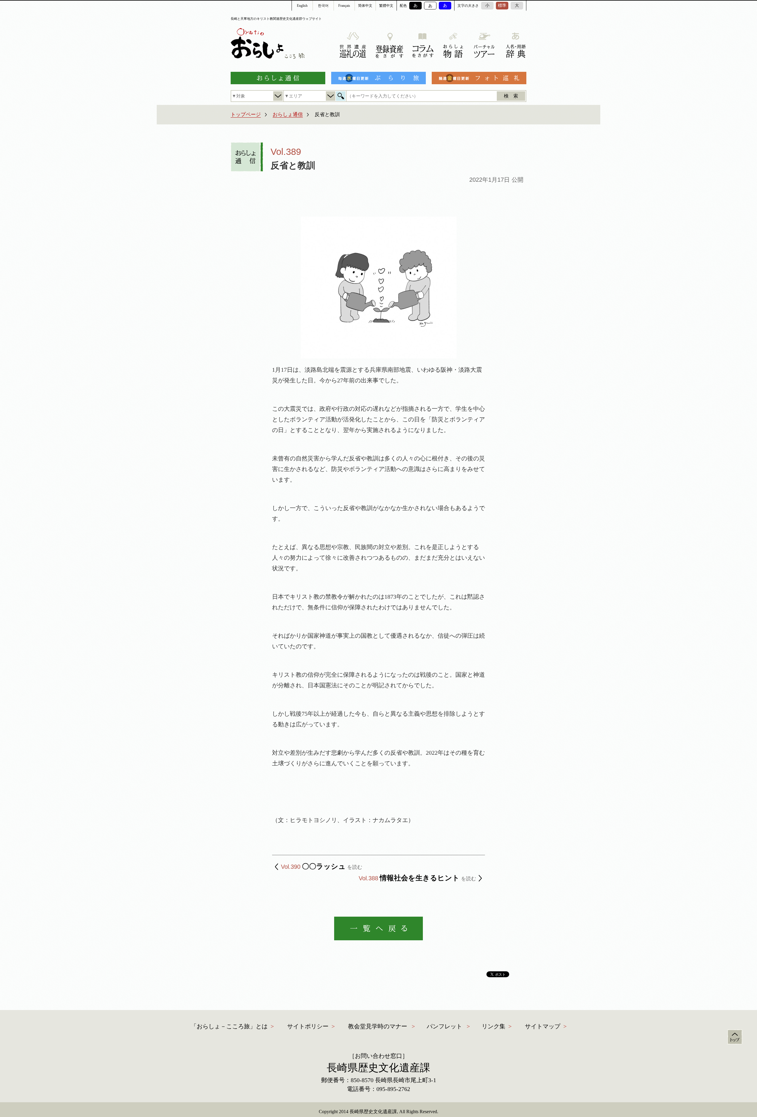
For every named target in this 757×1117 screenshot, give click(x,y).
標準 (502, 5)
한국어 (323, 6)
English (302, 6)
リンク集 (493, 1026)
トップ (734, 1037)
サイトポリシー (308, 1026)
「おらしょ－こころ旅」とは (229, 1026)
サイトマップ (542, 1026)
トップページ (246, 114)
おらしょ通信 (288, 114)
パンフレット (444, 1026)
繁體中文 (386, 6)
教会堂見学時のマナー (377, 1026)
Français (344, 6)
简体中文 (365, 6)
